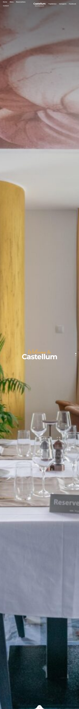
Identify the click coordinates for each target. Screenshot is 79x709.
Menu (12, 2)
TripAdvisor (52, 4)
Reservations (20, 2)
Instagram (62, 4)
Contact (6, 6)
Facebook (72, 4)
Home (5, 2)
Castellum (39, 3)
